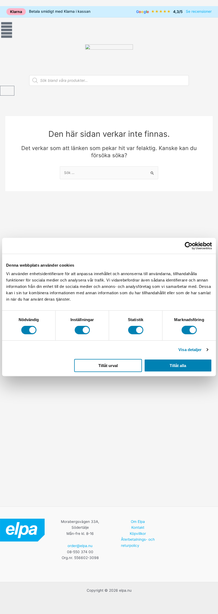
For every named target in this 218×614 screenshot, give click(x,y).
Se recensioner (199, 11)
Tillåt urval (108, 365)
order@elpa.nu (80, 546)
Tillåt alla (178, 365)
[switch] (82, 330)
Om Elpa (138, 521)
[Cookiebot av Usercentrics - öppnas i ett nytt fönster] (188, 246)
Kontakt (137, 527)
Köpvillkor (138, 533)
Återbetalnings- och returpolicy (138, 542)
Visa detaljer (190, 349)
